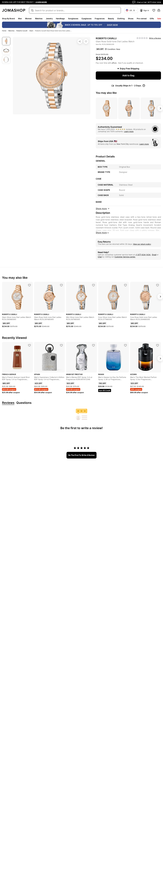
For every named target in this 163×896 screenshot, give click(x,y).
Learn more (128, 131)
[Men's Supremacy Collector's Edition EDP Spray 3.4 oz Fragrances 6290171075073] (61, 345)
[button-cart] (158, 10)
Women (28, 18)
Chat (100, 257)
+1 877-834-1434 (143, 255)
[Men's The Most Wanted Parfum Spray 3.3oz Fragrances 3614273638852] (157, 345)
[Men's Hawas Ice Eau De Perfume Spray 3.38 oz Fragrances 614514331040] (125, 345)
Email (154, 255)
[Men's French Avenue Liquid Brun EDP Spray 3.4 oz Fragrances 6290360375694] (29, 345)
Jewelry (49, 18)
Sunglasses (73, 18)
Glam (31, 31)
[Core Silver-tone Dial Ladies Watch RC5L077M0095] (125, 285)
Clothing (121, 18)
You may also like (106, 92)
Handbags (60, 18)
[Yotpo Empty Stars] (142, 38)
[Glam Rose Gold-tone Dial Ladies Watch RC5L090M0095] (86, 41)
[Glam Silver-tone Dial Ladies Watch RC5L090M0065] (29, 285)
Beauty (111, 18)
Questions (23, 403)
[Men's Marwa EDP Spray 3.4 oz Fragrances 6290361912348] (93, 345)
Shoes (130, 18)
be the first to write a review (81, 455)
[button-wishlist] (153, 10)
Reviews (8, 403)
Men (20, 18)
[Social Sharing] (79, 41)
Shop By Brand (8, 18)
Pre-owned (142, 18)
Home (4, 31)
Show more (101, 232)
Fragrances (100, 18)
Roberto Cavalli (21, 31)
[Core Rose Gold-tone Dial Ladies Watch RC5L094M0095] (157, 285)
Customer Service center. (124, 257)
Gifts (152, 18)
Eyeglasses (87, 18)
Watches (39, 18)
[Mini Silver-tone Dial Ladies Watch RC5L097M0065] (93, 285)
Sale (159, 18)
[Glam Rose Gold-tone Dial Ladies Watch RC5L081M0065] (61, 285)
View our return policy (142, 244)
